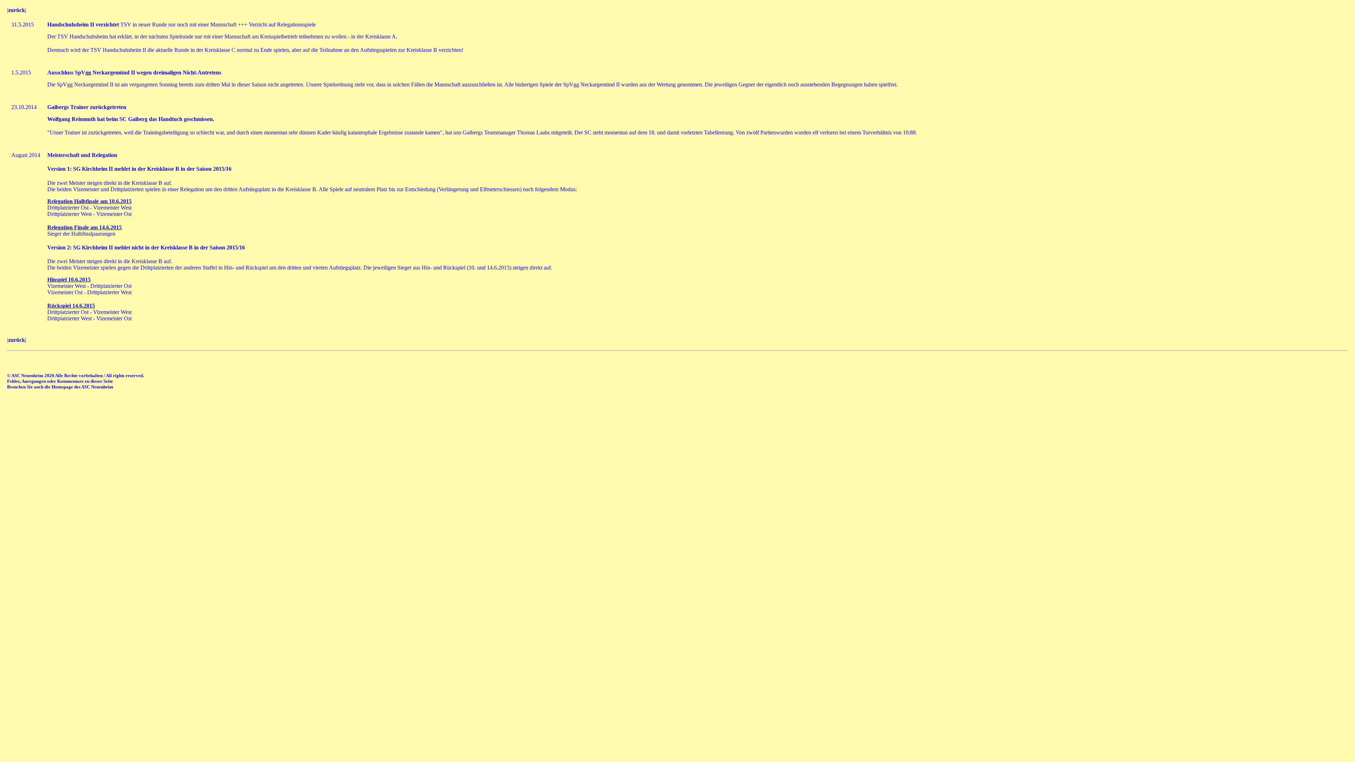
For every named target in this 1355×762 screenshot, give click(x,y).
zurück (16, 10)
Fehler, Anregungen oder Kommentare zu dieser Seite (60, 381)
